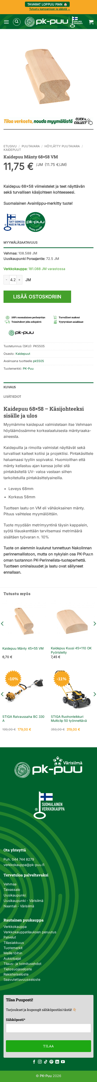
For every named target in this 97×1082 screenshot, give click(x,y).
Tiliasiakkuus (14, 943)
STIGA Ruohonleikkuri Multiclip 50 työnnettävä (69, 719)
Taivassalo (12, 890)
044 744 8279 (22, 859)
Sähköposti (15, 1019)
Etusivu (10, 146)
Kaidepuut (12, 150)
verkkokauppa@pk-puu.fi (24, 865)
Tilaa (48, 1046)
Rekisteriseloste (16, 974)
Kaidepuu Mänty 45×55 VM (23, 648)
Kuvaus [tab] (10, 387)
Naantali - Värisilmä (19, 906)
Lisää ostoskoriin (37, 297)
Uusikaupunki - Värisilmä (23, 901)
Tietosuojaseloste (18, 969)
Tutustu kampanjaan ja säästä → (49, 9)
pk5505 (38, 361)
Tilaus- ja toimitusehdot (22, 964)
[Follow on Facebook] (34, 1062)
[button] (6, 22)
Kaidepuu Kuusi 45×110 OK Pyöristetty (71, 650)
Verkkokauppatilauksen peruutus (30, 932)
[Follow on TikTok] (46, 1062)
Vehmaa (10, 884)
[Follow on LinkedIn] (57, 1062)
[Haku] (16, 22)
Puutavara (31, 146)
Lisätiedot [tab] (12, 396)
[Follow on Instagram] (40, 1062)
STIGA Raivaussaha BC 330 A (23, 719)
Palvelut (10, 937)
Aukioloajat (12, 958)
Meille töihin (13, 953)
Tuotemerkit (13, 948)
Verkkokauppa (15, 927)
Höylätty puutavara (62, 146)
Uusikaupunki (15, 895)
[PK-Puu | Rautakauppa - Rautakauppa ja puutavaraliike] (53, 22)
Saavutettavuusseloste (22, 979)
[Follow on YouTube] (63, 1062)
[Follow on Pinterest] (51, 1062)
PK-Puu (28, 368)
